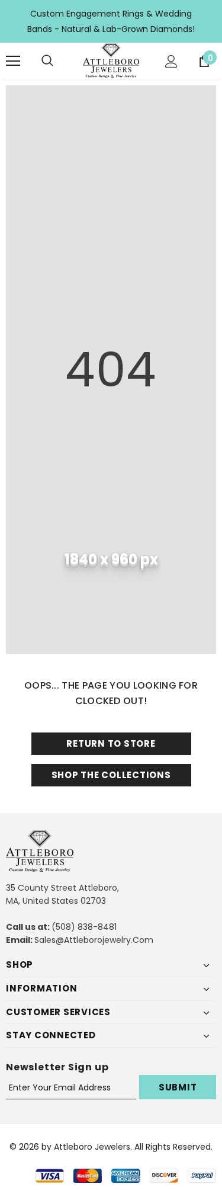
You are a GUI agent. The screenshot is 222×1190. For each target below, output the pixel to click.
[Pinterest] (147, 657)
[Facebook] (74, 657)
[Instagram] (123, 657)
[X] (99, 657)
